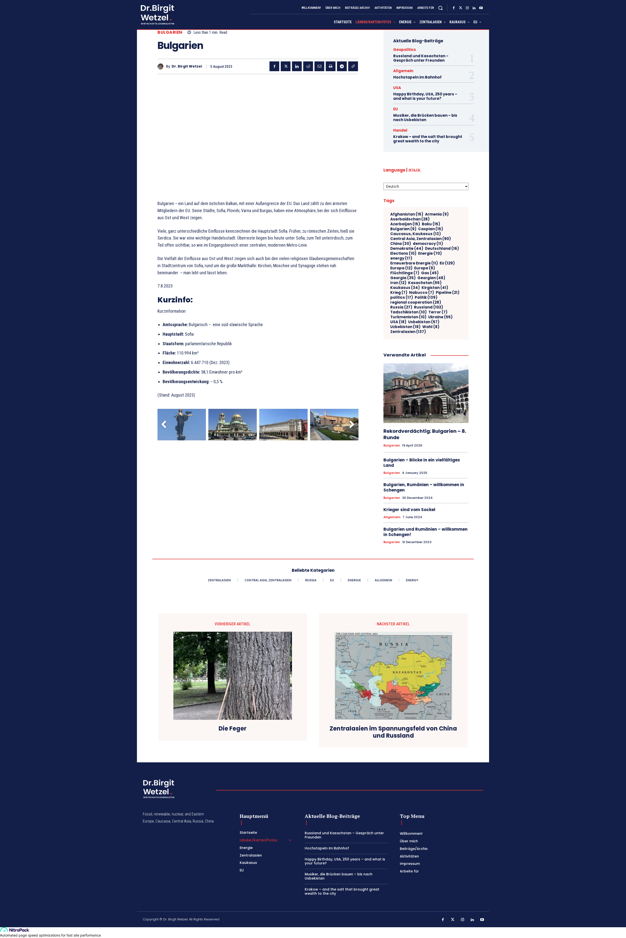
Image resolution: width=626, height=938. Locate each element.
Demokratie (406, 248)
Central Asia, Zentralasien (420, 239)
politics (401, 297)
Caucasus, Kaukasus (415, 234)
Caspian (430, 229)
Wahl (430, 327)
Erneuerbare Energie (414, 263)
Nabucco (421, 292)
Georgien (431, 278)
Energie (430, 253)
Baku (431, 224)
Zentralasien (408, 332)
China (400, 243)
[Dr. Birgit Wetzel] (161, 66)
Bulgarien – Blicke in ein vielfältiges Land (421, 462)
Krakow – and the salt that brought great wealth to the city (427, 139)
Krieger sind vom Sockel (409, 510)
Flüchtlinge (404, 273)
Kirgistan (435, 288)
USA (397, 88)
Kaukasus (405, 288)
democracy (428, 243)
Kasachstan (425, 283)
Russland (428, 307)
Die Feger (232, 728)
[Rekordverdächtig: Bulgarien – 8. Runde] (426, 393)
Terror (437, 312)
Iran (398, 283)
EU (395, 109)
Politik (426, 297)
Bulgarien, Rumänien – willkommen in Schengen (423, 487)
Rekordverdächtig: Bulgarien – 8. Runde (424, 434)
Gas (430, 273)
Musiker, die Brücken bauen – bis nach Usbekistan (425, 117)
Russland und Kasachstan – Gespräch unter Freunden (420, 58)
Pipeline (447, 292)
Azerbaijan (405, 224)
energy (401, 258)
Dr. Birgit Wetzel (187, 66)
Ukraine (440, 317)
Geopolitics (404, 49)
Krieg (398, 292)
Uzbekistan (405, 327)
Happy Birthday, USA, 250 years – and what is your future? (425, 96)
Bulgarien (169, 32)
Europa (401, 268)
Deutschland (442, 248)
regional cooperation (415, 302)
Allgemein (403, 71)
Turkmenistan (408, 317)
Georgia (403, 278)
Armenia (437, 214)
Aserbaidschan (410, 219)
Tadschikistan (408, 312)
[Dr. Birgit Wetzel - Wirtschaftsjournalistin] (154, 14)
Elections (403, 253)
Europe (424, 268)
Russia (401, 307)
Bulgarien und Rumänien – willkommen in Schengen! (425, 532)
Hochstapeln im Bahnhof (417, 77)
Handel (400, 130)
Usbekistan (423, 322)
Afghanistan (406, 214)
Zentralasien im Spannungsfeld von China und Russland (393, 732)
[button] (440, 8)
